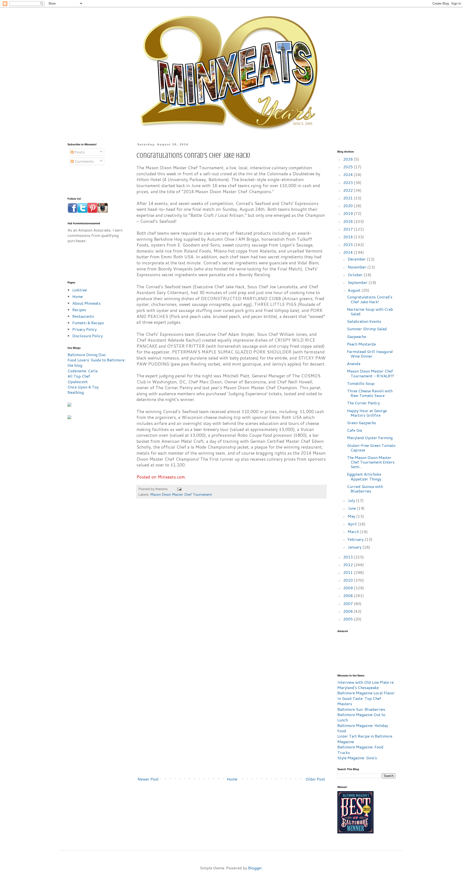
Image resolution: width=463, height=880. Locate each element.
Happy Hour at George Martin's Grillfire (367, 413)
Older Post (315, 779)
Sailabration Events (364, 321)
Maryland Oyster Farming (370, 437)
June (352, 508)
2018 (348, 221)
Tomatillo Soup (360, 383)
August (354, 290)
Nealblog (76, 392)
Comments (84, 161)
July (352, 500)
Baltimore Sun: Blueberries (361, 709)
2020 (348, 205)
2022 (348, 190)
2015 (348, 244)
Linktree (79, 290)
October (356, 274)
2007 (348, 603)
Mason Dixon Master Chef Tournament (181, 494)
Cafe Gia (354, 430)
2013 (348, 557)
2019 (348, 213)
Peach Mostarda (361, 344)
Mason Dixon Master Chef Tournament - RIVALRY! (370, 373)
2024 (348, 174)
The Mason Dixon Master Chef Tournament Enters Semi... (371, 462)
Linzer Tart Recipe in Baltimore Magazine (364, 738)
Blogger (255, 868)
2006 (348, 611)
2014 (348, 252)
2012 (348, 564)
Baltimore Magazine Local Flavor (366, 693)
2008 (348, 595)
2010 (348, 580)
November (357, 267)
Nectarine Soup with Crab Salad (370, 311)
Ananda (353, 363)
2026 (348, 159)
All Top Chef (79, 376)
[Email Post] (179, 488)
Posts (79, 152)
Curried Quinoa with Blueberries (365, 489)
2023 (348, 182)
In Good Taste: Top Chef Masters (359, 701)
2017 (348, 229)
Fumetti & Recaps (88, 322)
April (353, 524)
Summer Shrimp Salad (367, 328)
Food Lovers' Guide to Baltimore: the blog (96, 362)
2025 (348, 166)
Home (232, 779)
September (358, 282)
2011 (348, 572)
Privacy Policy (84, 329)
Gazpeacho (356, 336)
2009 (348, 588)
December (357, 259)
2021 (348, 198)
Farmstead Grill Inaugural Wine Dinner (370, 354)
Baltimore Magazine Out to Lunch (361, 717)
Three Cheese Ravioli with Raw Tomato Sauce (370, 393)
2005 (348, 619)
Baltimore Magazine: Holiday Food (362, 728)
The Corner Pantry (363, 403)
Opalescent (78, 381)
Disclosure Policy (87, 335)
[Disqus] (231, 575)
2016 (348, 236)
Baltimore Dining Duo (87, 354)
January (355, 547)
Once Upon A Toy (83, 387)
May (352, 516)
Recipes (79, 309)
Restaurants (83, 316)
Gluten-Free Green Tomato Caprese (371, 448)
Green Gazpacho (361, 422)
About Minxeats (86, 303)
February (356, 539)
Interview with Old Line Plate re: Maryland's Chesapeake (366, 684)
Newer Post (148, 779)
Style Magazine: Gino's (357, 757)
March (354, 531)
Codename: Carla (82, 370)
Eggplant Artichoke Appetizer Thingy (364, 476)
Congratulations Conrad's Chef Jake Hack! (369, 299)
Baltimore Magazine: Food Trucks (360, 749)
